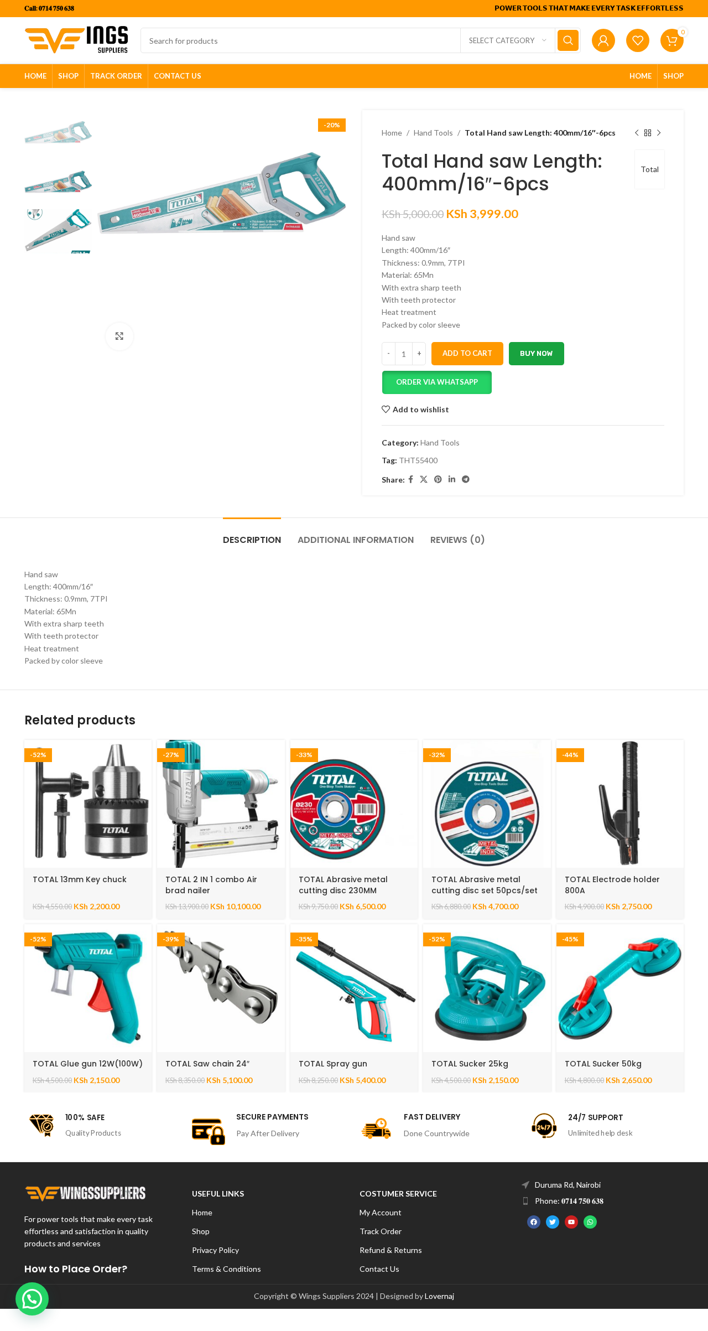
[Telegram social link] (466, 479)
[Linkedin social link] (452, 479)
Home (392, 132)
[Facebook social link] (411, 479)
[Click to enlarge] (119, 336)
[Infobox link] (102, 1125)
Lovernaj (439, 1296)
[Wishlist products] (638, 40)
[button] (437, 382)
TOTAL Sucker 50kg (603, 1063)
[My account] (603, 40)
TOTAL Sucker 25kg (469, 1063)
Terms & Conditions (226, 1268)
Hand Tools (433, 132)
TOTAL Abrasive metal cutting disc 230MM (343, 885)
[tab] (252, 534)
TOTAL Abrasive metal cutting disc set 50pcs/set (484, 885)
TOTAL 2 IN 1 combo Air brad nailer (211, 885)
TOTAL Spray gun (333, 1063)
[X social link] (424, 479)
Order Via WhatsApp (437, 381)
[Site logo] (76, 39)
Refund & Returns (391, 1250)
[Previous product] (636, 132)
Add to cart (467, 353)
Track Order (381, 1231)
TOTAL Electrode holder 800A (612, 885)
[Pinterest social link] (438, 479)
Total (650, 169)
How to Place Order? (75, 1269)
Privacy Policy (215, 1250)
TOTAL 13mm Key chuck (80, 879)
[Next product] (658, 132)
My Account (381, 1212)
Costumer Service (398, 1193)
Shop (201, 1231)
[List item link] (605, 1185)
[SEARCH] (568, 40)
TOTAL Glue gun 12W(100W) (88, 1063)
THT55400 (418, 460)
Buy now (536, 353)
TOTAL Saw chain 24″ (207, 1063)
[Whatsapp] (590, 1222)
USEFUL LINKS (218, 1193)
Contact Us (379, 1268)
